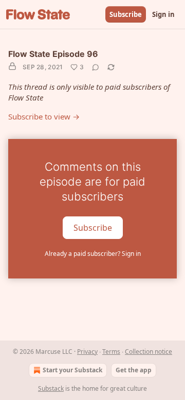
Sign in (163, 14)
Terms (111, 351)
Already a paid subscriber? (93, 253)
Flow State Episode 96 (53, 54)
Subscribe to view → (44, 116)
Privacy (87, 351)
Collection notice (148, 351)
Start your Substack (72, 370)
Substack (51, 388)
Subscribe (125, 14)
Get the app (134, 370)
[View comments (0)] (95, 67)
